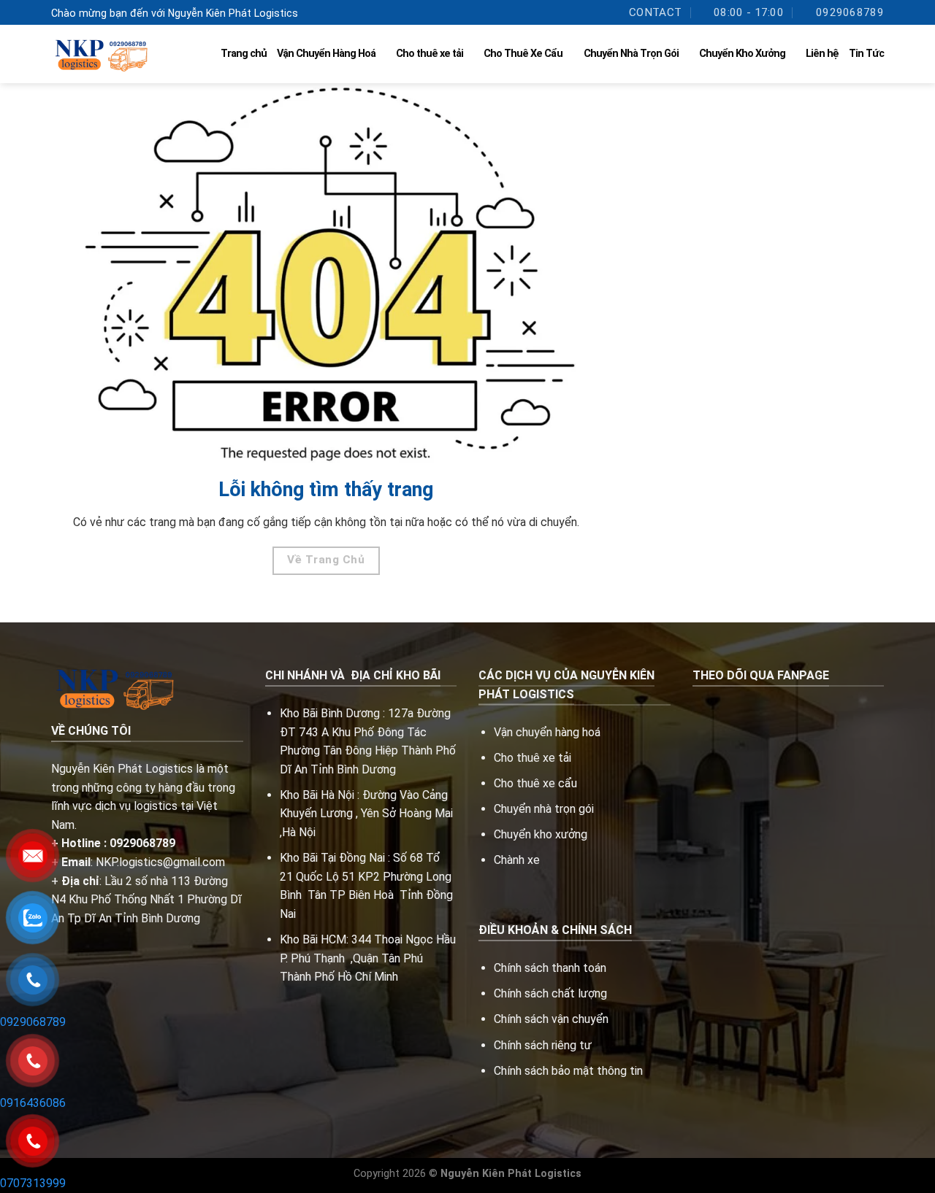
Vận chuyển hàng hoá (548, 732)
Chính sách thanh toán (550, 968)
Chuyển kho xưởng (540, 834)
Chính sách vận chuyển (551, 1019)
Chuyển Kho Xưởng (742, 53)
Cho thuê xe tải (429, 53)
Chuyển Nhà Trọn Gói (631, 53)
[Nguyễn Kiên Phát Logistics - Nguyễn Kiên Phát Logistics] (99, 54)
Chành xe (517, 860)
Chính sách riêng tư (543, 1045)
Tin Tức (866, 53)
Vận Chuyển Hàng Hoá (326, 53)
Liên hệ (822, 53)
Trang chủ (244, 53)
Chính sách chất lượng (550, 993)
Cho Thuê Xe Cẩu (523, 53)
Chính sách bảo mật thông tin (568, 1071)
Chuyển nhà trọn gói (544, 809)
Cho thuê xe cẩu (535, 783)
